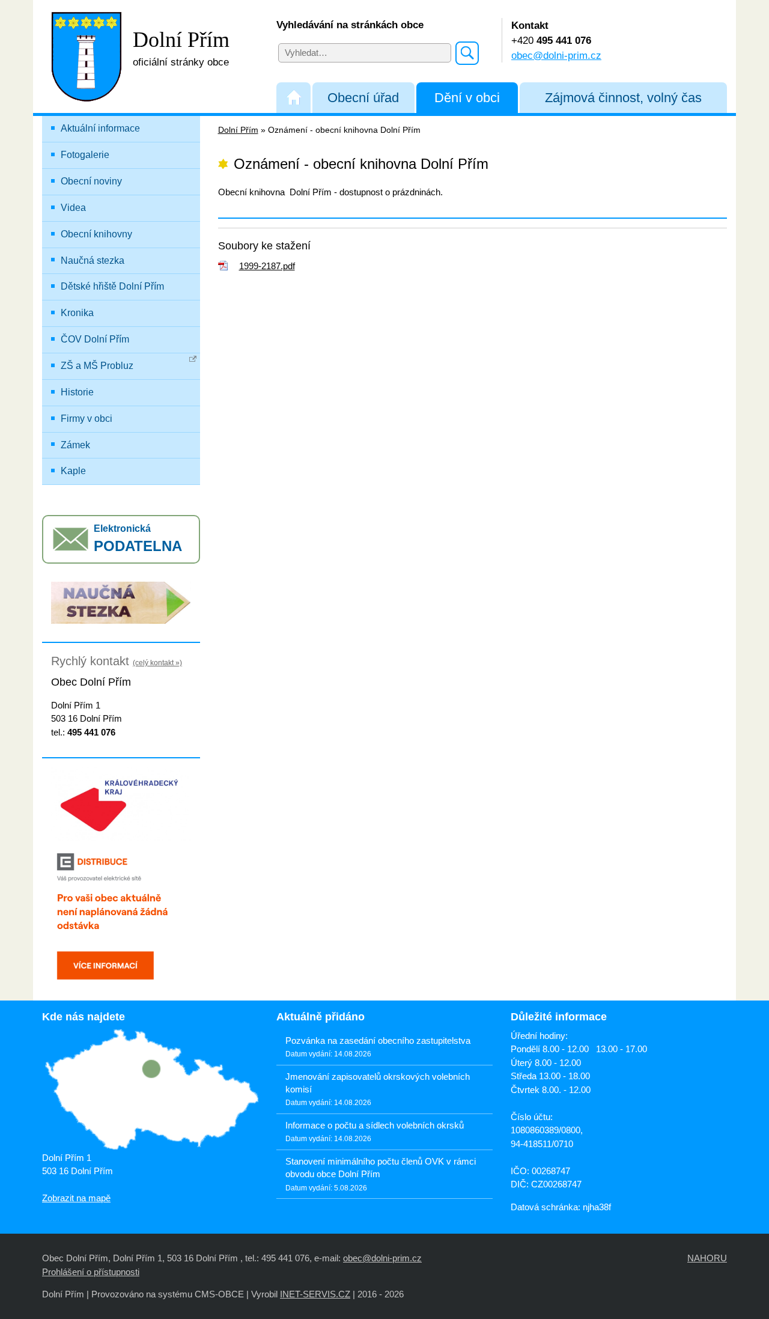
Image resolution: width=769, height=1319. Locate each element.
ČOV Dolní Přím (95, 339)
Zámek (75, 445)
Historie (77, 392)
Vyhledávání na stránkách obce (350, 24)
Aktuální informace (100, 128)
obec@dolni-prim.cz (556, 55)
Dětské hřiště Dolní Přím (112, 286)
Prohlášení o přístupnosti (90, 1272)
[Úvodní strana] (293, 97)
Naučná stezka (92, 260)
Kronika (77, 313)
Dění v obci (467, 97)
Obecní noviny (91, 181)
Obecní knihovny (96, 234)
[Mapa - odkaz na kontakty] (150, 1090)
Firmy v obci (86, 418)
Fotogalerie (85, 155)
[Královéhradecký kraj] (121, 804)
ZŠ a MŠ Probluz (97, 366)
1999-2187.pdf (267, 266)
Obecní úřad (363, 97)
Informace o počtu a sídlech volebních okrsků (374, 1125)
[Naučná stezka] (121, 602)
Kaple (73, 471)
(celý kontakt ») (157, 663)
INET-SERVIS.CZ (315, 1294)
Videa (73, 208)
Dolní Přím (238, 130)
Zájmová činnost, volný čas (623, 97)
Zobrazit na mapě (76, 1198)
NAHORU (707, 1258)
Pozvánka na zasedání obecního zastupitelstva (377, 1040)
